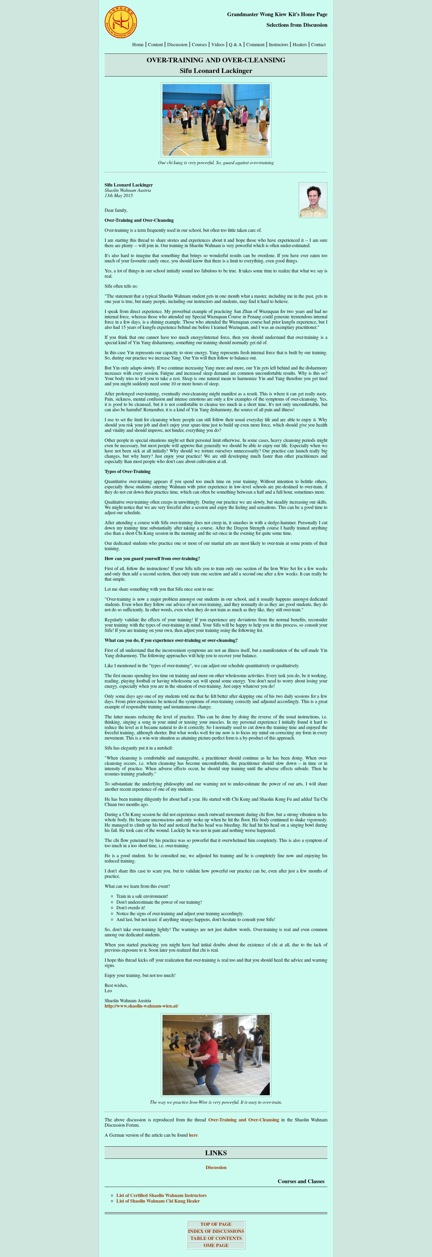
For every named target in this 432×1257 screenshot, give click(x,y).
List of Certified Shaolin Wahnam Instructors (161, 1195)
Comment (255, 44)
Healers (300, 44)
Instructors (278, 44)
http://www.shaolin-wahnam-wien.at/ (141, 1005)
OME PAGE (216, 1245)
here (193, 1134)
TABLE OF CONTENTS (216, 1238)
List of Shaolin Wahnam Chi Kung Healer (158, 1200)
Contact (318, 44)
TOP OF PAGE (216, 1224)
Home (138, 44)
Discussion (216, 1167)
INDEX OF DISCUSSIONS (216, 1231)
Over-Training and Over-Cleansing (243, 1119)
